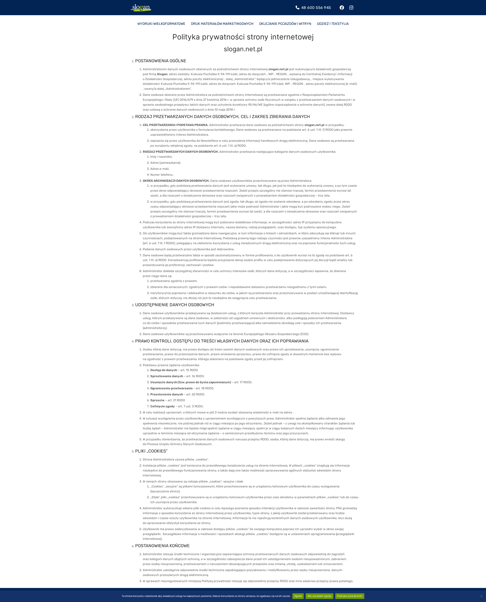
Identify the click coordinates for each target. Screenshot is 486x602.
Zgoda (298, 595)
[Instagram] (351, 7)
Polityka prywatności (349, 595)
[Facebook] (342, 7)
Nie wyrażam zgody (319, 595)
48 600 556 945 (315, 7)
